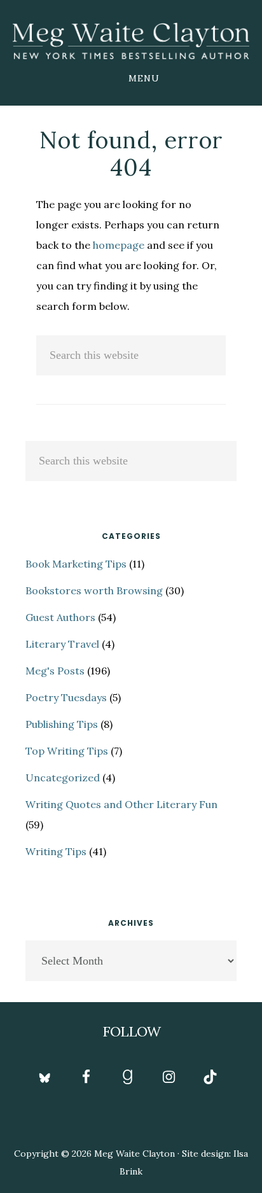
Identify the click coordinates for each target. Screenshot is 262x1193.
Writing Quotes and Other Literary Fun (121, 804)
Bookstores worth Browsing (94, 590)
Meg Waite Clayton (131, 40)
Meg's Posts (55, 670)
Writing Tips (55, 851)
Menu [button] (144, 78)
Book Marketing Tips (76, 563)
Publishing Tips (61, 724)
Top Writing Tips (66, 750)
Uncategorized (62, 777)
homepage (118, 245)
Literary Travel (62, 644)
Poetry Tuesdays (66, 697)
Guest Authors (60, 617)
